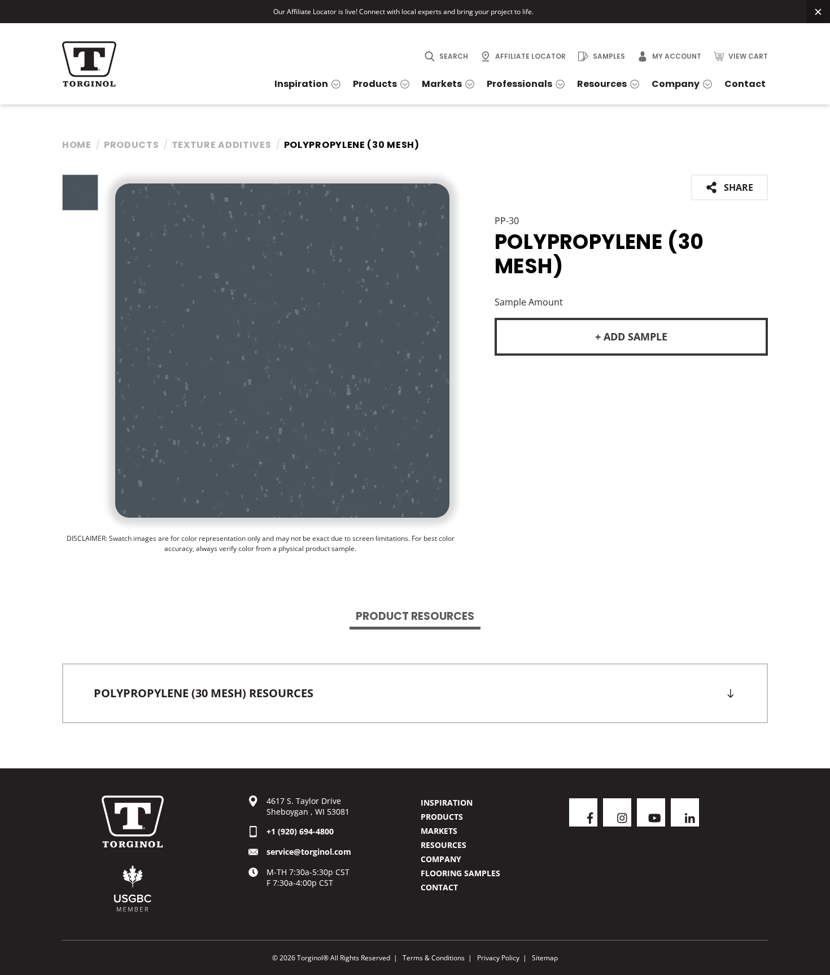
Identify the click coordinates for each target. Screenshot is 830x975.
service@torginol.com (309, 851)
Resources (443, 845)
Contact (439, 887)
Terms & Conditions (434, 958)
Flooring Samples (460, 873)
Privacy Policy (498, 958)
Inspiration (447, 802)
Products (131, 144)
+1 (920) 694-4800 (300, 831)
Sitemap (545, 958)
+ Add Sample (631, 336)
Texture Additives (222, 144)
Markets (439, 830)
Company (441, 859)
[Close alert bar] (818, 11)
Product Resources (415, 616)
